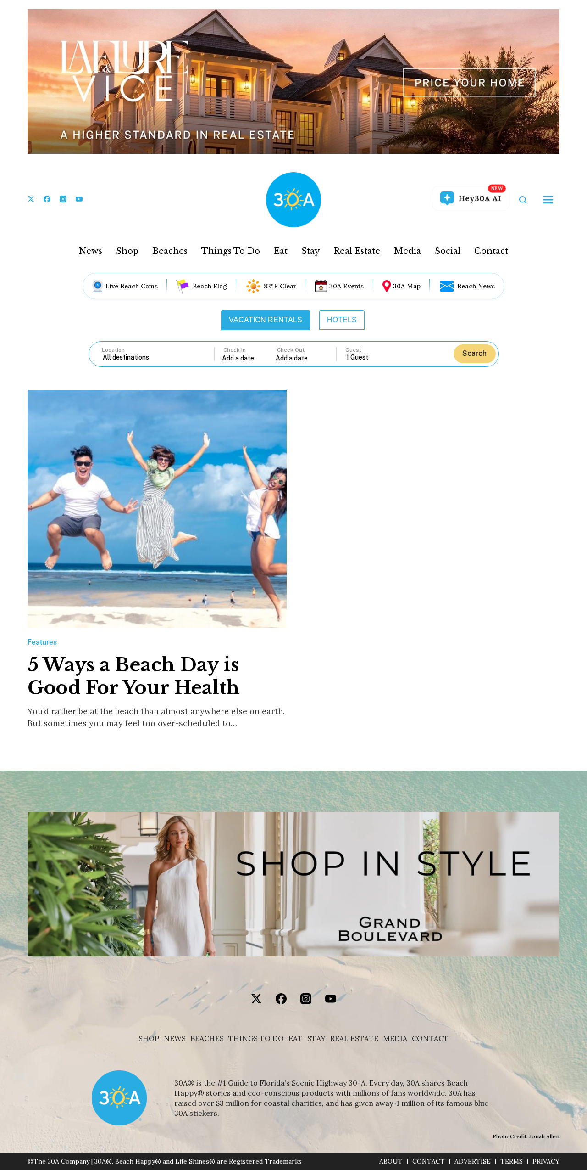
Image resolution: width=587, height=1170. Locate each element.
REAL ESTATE (354, 1038)
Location (113, 350)
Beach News (476, 286)
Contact (491, 251)
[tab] (265, 320)
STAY (316, 1038)
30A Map (407, 286)
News (90, 251)
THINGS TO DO (256, 1038)
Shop (127, 251)
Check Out (291, 350)
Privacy (545, 1161)
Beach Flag (210, 286)
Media (407, 251)
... (249, 358)
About (391, 1161)
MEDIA (395, 1038)
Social (447, 251)
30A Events (346, 286)
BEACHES (207, 1038)
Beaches (170, 251)
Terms (511, 1161)
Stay (310, 251)
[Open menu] (548, 199)
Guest (353, 350)
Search (474, 353)
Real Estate (356, 251)
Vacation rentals (265, 320)
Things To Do (230, 251)
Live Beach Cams (131, 286)
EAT (295, 1038)
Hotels (342, 320)
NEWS (175, 1038)
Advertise (472, 1161)
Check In (234, 350)
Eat (281, 251)
